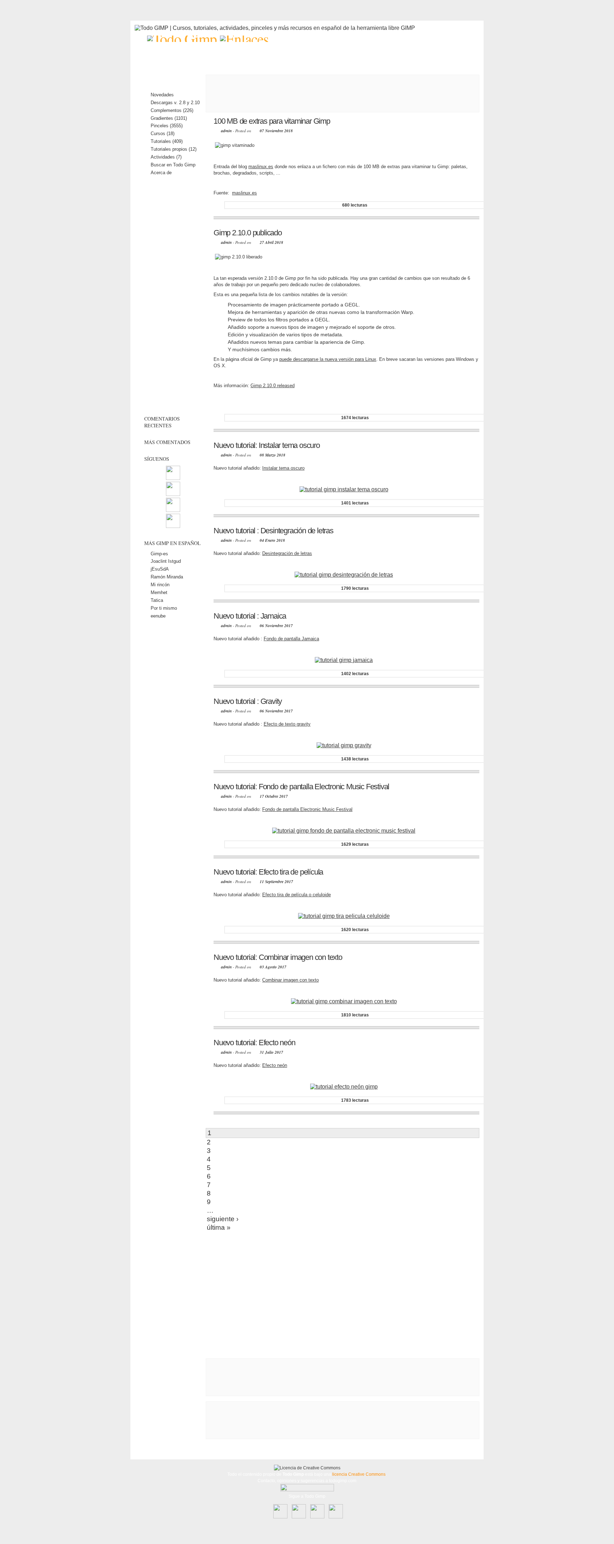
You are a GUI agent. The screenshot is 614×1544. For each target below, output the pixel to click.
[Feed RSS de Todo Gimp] (173, 478)
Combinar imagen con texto (290, 980)
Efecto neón (274, 1065)
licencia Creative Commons (359, 1474)
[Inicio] (183, 39)
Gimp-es (159, 553)
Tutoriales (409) (167, 141)
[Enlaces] (244, 39)
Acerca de (161, 172)
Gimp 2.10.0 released (273, 385)
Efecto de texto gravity (287, 724)
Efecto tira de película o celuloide (296, 894)
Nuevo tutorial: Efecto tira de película (268, 871)
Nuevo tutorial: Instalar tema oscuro (267, 445)
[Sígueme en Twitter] (173, 510)
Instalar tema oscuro (283, 468)
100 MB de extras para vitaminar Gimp (272, 121)
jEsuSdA (160, 569)
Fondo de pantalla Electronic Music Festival (307, 809)
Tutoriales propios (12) (173, 149)
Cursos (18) (162, 133)
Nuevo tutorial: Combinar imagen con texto (278, 957)
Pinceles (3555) (167, 125)
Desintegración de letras (287, 553)
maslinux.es (260, 166)
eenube (158, 616)
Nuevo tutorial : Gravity (248, 701)
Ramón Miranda (167, 576)
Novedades (162, 94)
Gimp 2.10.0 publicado (248, 232)
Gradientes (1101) (169, 118)
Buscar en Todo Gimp (173, 164)
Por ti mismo (164, 608)
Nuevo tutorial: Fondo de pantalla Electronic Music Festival (301, 786)
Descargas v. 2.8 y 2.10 (175, 102)
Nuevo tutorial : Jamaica (250, 615)
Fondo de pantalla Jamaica (291, 638)
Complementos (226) (172, 110)
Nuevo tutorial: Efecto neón (254, 1042)
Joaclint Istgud (166, 561)
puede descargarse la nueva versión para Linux (327, 359)
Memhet (159, 592)
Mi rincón (160, 584)
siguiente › (222, 1219)
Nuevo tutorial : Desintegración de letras (273, 530)
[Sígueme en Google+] (173, 526)
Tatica (157, 600)
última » (219, 1227)
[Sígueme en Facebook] (173, 494)
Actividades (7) (166, 157)
